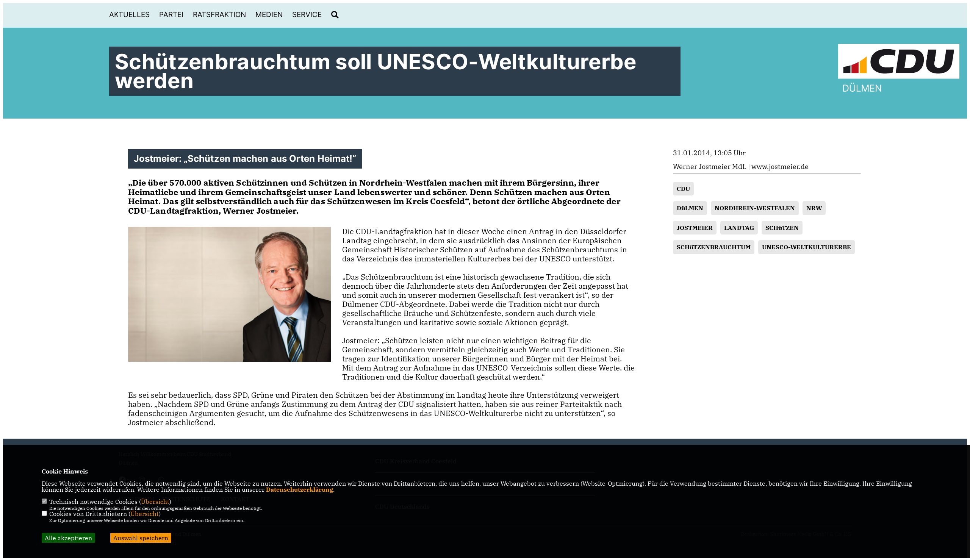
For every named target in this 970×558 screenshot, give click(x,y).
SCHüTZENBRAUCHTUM (714, 247)
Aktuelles (129, 14)
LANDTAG (739, 228)
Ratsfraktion (219, 14)
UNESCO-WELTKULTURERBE (806, 247)
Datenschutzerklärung (299, 489)
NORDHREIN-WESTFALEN (755, 208)
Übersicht (155, 501)
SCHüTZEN (782, 228)
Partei (171, 14)
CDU (683, 188)
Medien (269, 14)
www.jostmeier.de (780, 166)
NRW (814, 208)
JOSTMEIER (695, 228)
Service (307, 14)
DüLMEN (690, 208)
